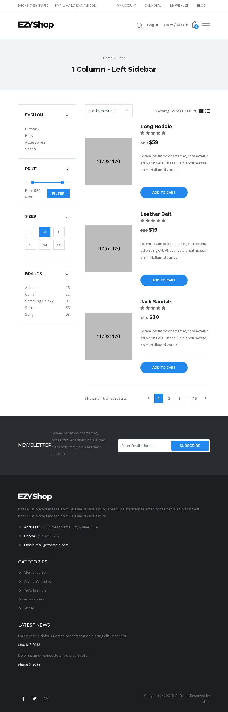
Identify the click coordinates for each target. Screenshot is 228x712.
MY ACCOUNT (126, 6)
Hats (29, 135)
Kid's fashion (35, 590)
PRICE (31, 168)
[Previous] (149, 398)
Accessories (35, 142)
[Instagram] (46, 698)
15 (195, 398)
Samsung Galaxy (39, 300)
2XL (45, 244)
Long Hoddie (156, 126)
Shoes (30, 148)
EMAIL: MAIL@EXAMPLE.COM (76, 6)
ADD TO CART (164, 192)
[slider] (32, 182)
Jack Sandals (156, 302)
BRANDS (33, 273)
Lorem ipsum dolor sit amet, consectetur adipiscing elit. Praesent (72, 635)
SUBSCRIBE (190, 446)
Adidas (31, 287)
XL (31, 244)
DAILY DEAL (153, 6)
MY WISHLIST (179, 6)
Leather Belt (155, 214)
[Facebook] (23, 698)
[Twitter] (34, 698)
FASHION (34, 114)
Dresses (32, 128)
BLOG (201, 6)
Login (152, 25)
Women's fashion (39, 581)
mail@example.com (52, 544)
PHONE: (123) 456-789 (33, 6)
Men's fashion (36, 572)
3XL (59, 244)
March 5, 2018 (29, 644)
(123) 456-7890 (49, 535)
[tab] (47, 114)
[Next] (205, 398)
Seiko (29, 307)
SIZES (30, 216)
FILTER (58, 193)
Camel (30, 294)
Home (108, 58)
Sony (29, 314)
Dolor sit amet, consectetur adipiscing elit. (53, 655)
